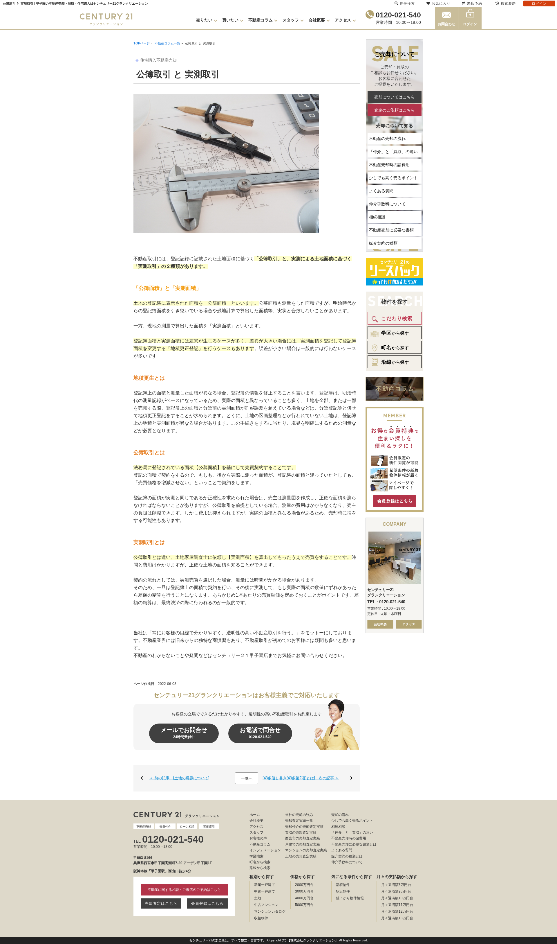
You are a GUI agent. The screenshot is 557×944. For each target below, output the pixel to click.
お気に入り (441, 3)
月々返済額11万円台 (397, 905)
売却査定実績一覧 (299, 821)
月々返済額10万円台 (397, 898)
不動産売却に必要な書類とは (354, 844)
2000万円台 (304, 885)
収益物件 (261, 918)
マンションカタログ (269, 911)
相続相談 (377, 217)
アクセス (343, 20)
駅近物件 (343, 891)
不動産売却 (166, 60)
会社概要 (317, 20)
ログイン (470, 24)
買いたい (230, 20)
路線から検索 (259, 868)
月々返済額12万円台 (397, 911)
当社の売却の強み (299, 815)
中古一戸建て (264, 891)
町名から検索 (259, 862)
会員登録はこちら (207, 903)
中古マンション (266, 905)
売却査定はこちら (161, 903)
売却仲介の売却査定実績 (304, 827)
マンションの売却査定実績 (306, 850)
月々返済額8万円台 (396, 885)
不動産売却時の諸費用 (389, 164)
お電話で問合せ (260, 733)
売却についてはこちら (394, 97)
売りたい (204, 20)
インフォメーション (265, 850)
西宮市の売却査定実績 (302, 838)
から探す (395, 333)
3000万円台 (304, 891)
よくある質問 (381, 191)
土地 (257, 898)
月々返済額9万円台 (396, 891)
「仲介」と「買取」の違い (393, 151)
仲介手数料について (387, 204)
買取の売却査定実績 (301, 832)
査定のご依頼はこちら (394, 110)
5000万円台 (304, 905)
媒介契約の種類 (383, 243)
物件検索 (407, 3)
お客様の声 (258, 838)
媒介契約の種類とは (347, 856)
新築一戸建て (264, 885)
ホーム (254, 815)
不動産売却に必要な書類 (391, 230)
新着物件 (343, 885)
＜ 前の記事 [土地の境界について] (179, 778)
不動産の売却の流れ (387, 138)
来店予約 (474, 3)
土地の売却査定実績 (301, 856)
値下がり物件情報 (350, 898)
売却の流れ (340, 815)
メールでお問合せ (184, 733)
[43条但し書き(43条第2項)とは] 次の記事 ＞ (301, 778)
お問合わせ (446, 24)
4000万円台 (304, 898)
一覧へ (246, 778)
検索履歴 (508, 3)
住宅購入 (148, 60)
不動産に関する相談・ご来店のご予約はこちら (184, 890)
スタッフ (291, 20)
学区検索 (256, 856)
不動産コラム (260, 20)
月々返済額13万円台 (397, 918)
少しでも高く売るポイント (393, 177)
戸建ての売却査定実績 (302, 844)
